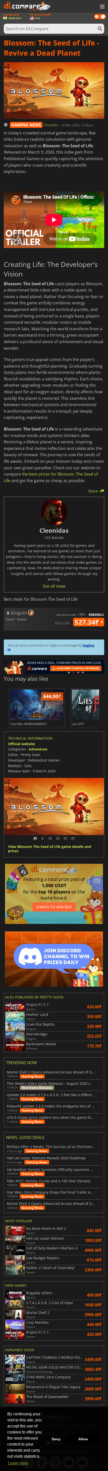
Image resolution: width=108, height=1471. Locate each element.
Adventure (38, 749)
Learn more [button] (18, 1463)
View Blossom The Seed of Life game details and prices (49, 849)
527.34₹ (88, 622)
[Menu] (101, 7)
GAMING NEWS (26, 125)
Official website (21, 743)
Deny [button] (56, 1439)
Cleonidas (51, 125)
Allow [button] (83, 1439)
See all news (54, 586)
